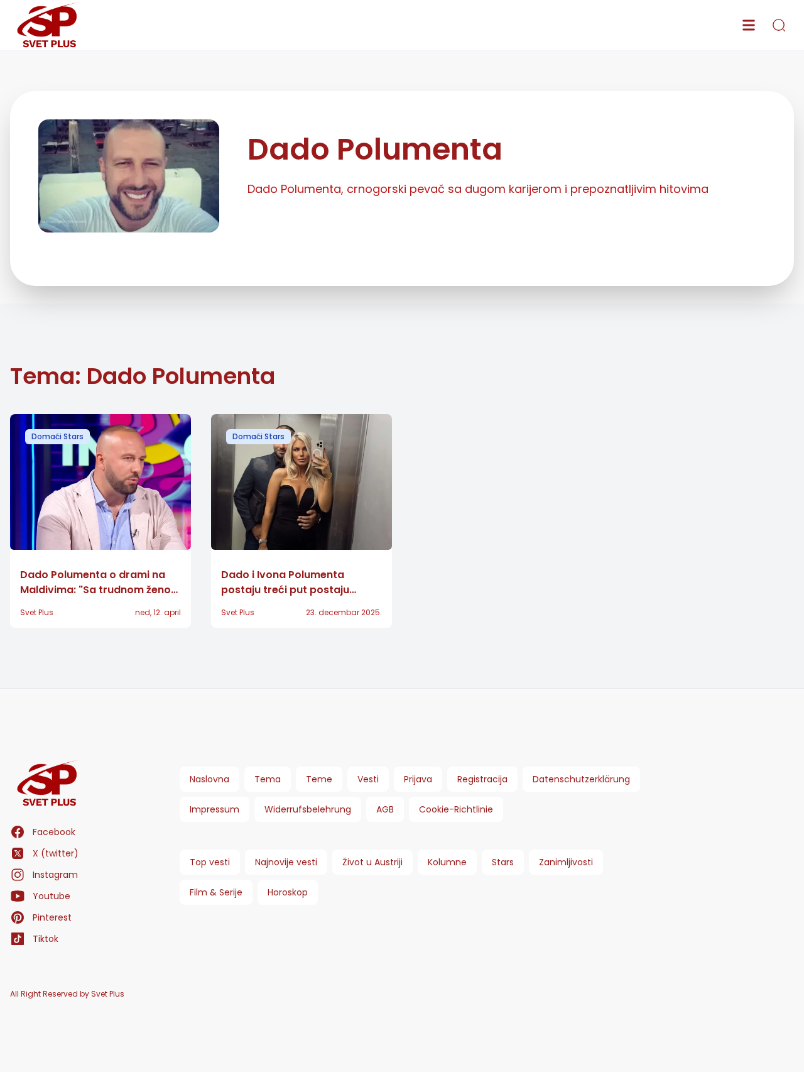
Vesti (368, 779)
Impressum (214, 809)
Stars (503, 862)
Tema (267, 779)
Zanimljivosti (566, 862)
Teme (319, 779)
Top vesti (210, 862)
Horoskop (288, 892)
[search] (779, 25)
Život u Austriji (372, 862)
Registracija (482, 779)
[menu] (749, 25)
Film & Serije (216, 892)
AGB (385, 809)
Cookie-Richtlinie (456, 809)
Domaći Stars (57, 436)
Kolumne (447, 862)
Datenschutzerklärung (581, 779)
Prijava (418, 779)
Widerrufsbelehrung (307, 809)
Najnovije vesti (286, 862)
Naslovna (209, 779)
